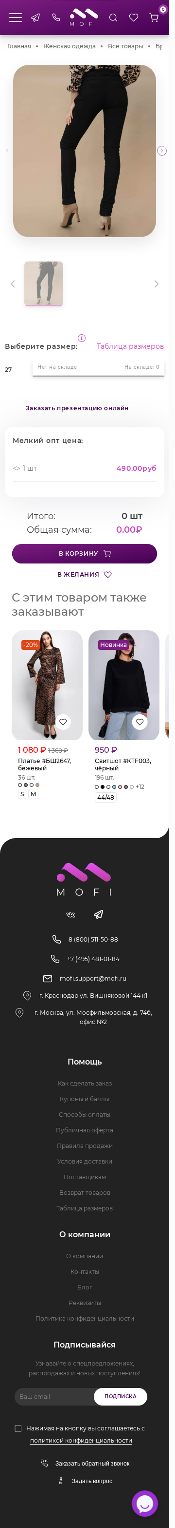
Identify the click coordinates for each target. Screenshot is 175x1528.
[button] (162, 151)
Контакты (84, 1271)
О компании (84, 1256)
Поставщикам (85, 1177)
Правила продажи (85, 1145)
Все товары (125, 46)
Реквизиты (85, 1303)
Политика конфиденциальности (84, 1318)
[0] (153, 17)
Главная (19, 46)
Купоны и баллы (84, 1099)
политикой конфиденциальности (81, 1440)
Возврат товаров (84, 1192)
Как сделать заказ (85, 1083)
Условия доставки (84, 1161)
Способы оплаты (84, 1114)
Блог (84, 1287)
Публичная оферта (84, 1130)
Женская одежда (69, 46)
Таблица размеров (130, 346)
